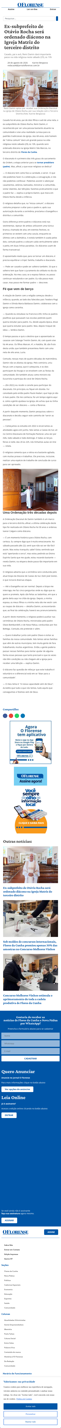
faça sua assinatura (10, 1213)
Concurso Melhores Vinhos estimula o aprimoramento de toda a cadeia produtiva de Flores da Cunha (27, 999)
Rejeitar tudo (30, 1422)
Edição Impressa (11, 1254)
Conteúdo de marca (12, 1352)
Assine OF (8, 1259)
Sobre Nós (8, 1245)
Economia (8, 1289)
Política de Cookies (24, 1399)
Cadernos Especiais (12, 1285)
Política (7, 1280)
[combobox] (29, 18)
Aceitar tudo (30, 1406)
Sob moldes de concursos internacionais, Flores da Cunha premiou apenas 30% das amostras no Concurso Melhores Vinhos (30, 945)
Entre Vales (9, 1343)
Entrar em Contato (12, 1249)
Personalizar (30, 1414)
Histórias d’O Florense (13, 1357)
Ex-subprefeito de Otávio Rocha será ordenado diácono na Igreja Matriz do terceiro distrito (27, 891)
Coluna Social (10, 1338)
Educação (8, 1294)
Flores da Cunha (11, 1271)
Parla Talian (9, 1334)
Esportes (7, 1298)
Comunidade (9, 1308)
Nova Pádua (9, 1276)
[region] (30, 1402)
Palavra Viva (9, 1347)
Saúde (7, 1303)
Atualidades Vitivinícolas (14, 1320)
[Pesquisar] (57, 18)
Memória (8, 1329)
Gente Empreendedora (13, 1325)
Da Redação (9, 1361)
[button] (5, 716)
